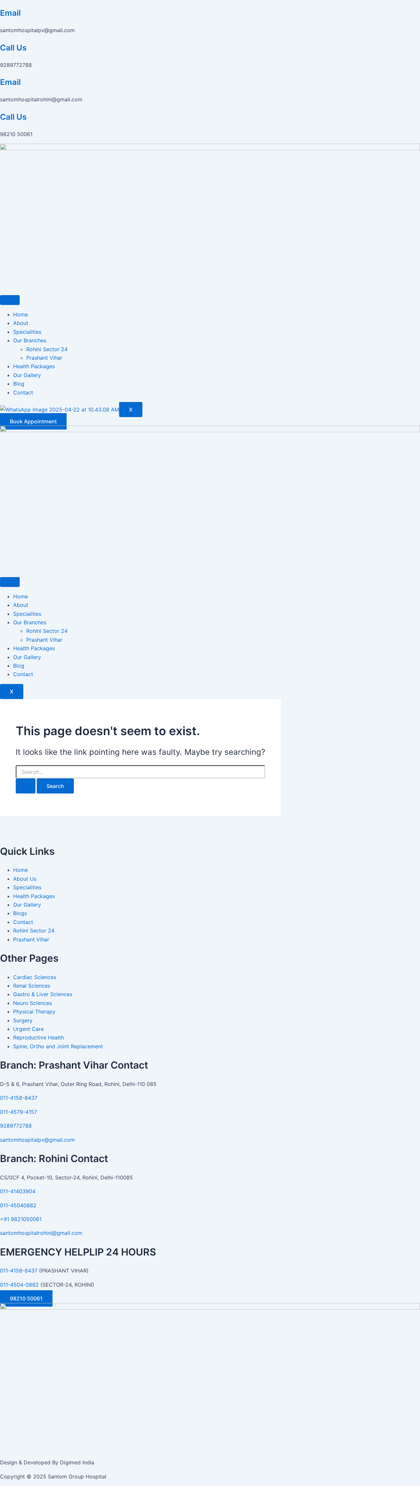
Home (20, 314)
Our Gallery (27, 375)
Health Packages (34, 366)
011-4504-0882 (19, 1284)
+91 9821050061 (21, 1219)
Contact (23, 392)
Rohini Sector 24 (47, 349)
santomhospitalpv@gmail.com (37, 1139)
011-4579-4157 (18, 1112)
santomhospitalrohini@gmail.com (41, 1233)
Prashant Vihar (44, 357)
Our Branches (29, 340)
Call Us (13, 47)
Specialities (27, 332)
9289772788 (16, 1125)
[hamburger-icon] (10, 300)
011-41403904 (17, 1191)
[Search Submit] (25, 785)
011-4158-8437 (18, 1097)
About (20, 323)
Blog (18, 383)
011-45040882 (18, 1205)
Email (10, 13)
